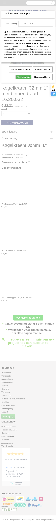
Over (32, 23)
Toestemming (11, 23)
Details (23, 23)
